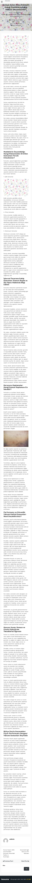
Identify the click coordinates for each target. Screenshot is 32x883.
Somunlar (7, 0)
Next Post (25, 861)
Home (10, 12)
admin (17, 21)
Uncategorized (18, 12)
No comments (17, 25)
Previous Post (8, 861)
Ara (4, 865)
